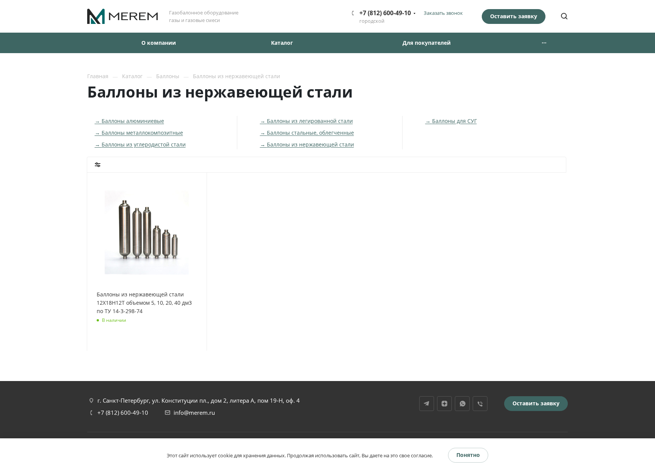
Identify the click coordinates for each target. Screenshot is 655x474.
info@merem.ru (194, 412)
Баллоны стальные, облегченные (310, 132)
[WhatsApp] (462, 403)
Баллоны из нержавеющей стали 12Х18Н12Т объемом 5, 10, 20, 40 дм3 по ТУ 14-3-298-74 (144, 303)
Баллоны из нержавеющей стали (310, 144)
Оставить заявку (513, 16)
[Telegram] (426, 403)
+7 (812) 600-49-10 (385, 13)
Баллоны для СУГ (454, 120)
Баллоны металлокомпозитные (142, 132)
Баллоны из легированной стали (310, 120)
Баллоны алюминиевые (133, 120)
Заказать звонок (443, 12)
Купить (115, 333)
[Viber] (480, 403)
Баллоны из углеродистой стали (144, 144)
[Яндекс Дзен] (444, 403)
